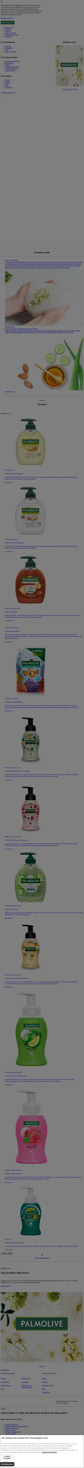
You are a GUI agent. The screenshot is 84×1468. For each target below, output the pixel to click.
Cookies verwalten (7, 1457)
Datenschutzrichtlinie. (49, 1452)
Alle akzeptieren (7, 1464)
